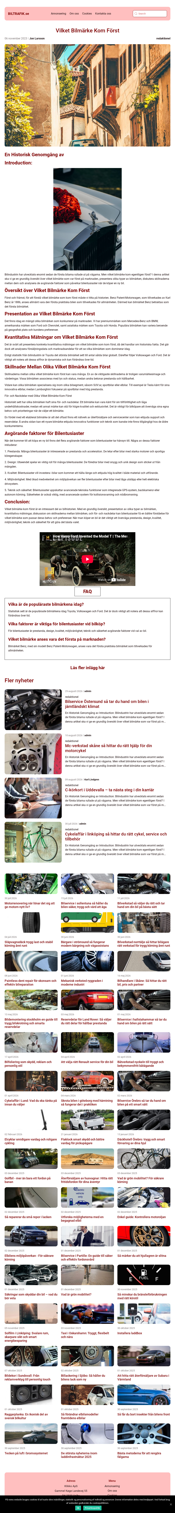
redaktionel (163, 38)
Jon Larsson (37, 38)
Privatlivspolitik (92, 1508)
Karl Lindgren (91, 779)
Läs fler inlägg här (87, 667)
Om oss (74, 13)
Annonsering (58, 13)
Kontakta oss (103, 13)
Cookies (87, 13)
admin (87, 691)
